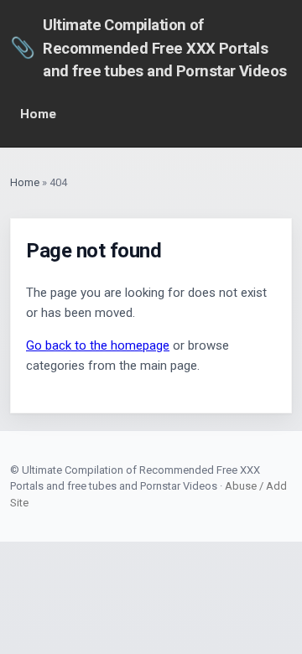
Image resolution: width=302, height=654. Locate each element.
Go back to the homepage (97, 345)
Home (38, 114)
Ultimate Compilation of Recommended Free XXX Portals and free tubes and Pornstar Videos (148, 48)
